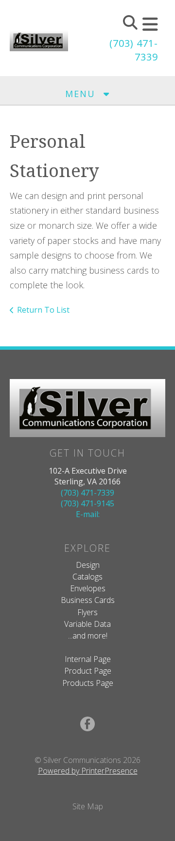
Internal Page (88, 659)
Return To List (43, 309)
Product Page (87, 670)
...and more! (87, 635)
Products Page (87, 683)
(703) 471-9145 (87, 503)
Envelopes (87, 588)
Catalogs (87, 576)
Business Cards (88, 600)
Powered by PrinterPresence (88, 770)
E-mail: (88, 514)
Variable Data (87, 624)
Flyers (87, 612)
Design (88, 565)
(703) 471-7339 (87, 492)
